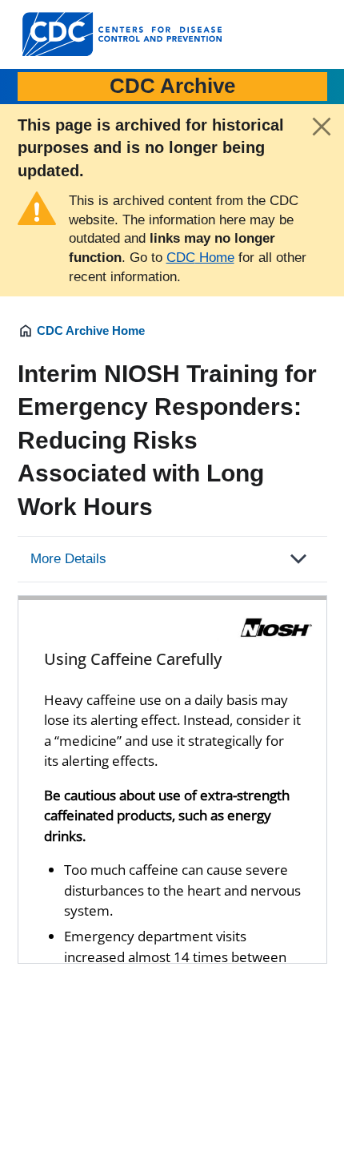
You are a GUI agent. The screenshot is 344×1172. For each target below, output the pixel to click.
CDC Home (200, 257)
